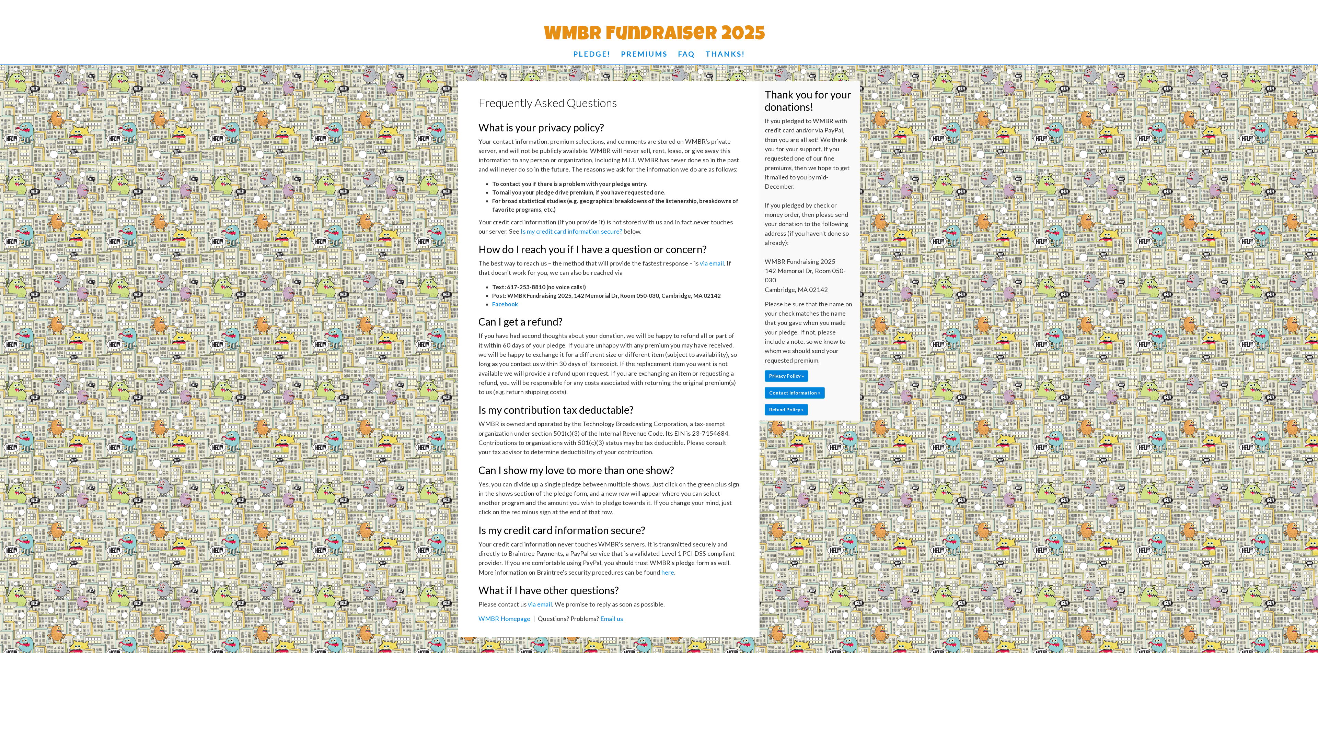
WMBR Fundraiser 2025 (654, 35)
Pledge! (592, 53)
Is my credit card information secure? (571, 231)
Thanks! (725, 53)
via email (712, 263)
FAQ (686, 53)
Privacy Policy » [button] (786, 376)
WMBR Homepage (504, 618)
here (667, 572)
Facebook (505, 304)
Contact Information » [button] (794, 393)
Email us (611, 618)
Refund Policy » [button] (786, 409)
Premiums (644, 53)
